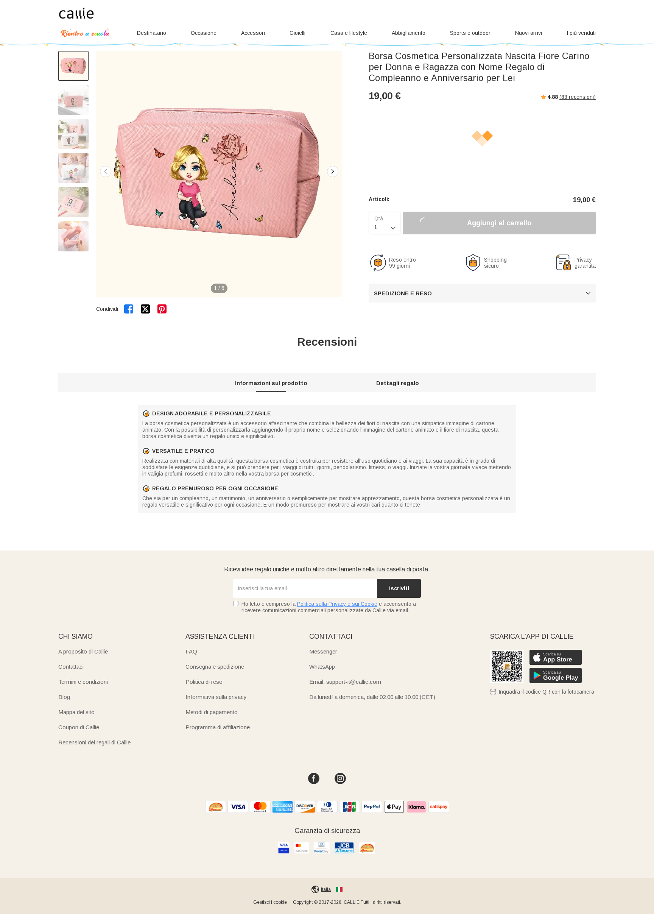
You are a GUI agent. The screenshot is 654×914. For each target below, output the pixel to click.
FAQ (191, 651)
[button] (332, 171)
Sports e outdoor (470, 33)
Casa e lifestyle (348, 33)
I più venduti (581, 33)
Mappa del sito (76, 712)
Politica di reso (204, 681)
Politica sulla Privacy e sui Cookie (337, 604)
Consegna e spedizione (214, 666)
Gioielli (297, 33)
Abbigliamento (408, 33)
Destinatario (151, 33)
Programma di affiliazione (217, 727)
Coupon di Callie (78, 727)
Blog (64, 697)
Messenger (323, 651)
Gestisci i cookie (270, 902)
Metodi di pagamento (211, 712)
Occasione (203, 33)
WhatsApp (322, 666)
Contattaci (71, 666)
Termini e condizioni (83, 681)
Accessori (253, 33)
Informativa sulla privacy (216, 697)
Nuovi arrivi (528, 33)
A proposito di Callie (83, 651)
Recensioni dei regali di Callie (94, 742)
